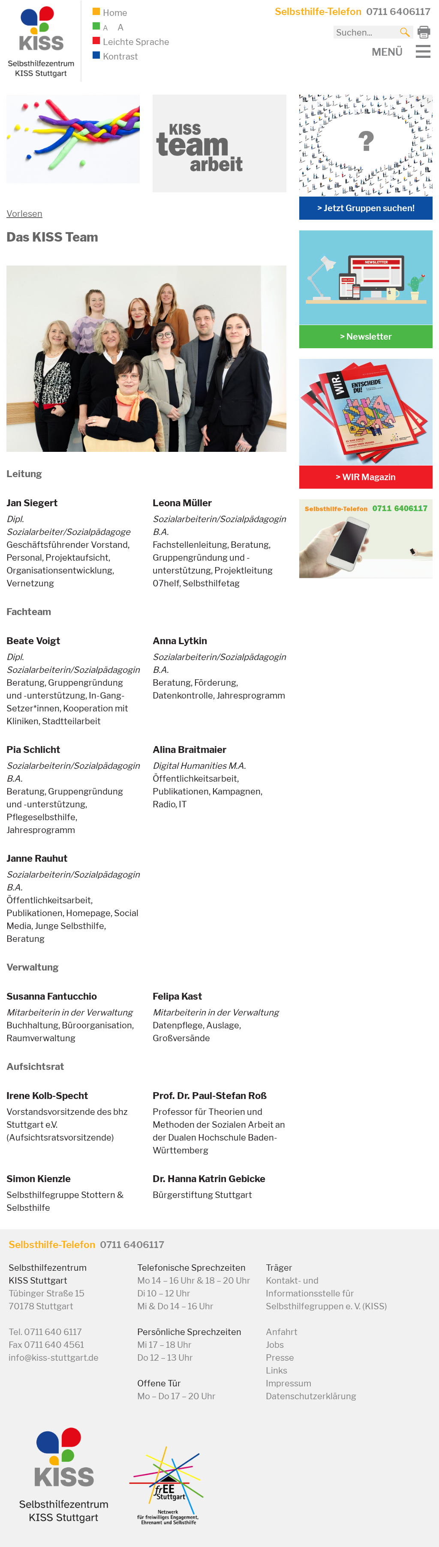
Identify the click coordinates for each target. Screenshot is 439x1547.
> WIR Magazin (366, 477)
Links (276, 1370)
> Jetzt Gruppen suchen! (366, 208)
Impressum (288, 1383)
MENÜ (387, 52)
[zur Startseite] (40, 75)
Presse (280, 1358)
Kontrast (120, 56)
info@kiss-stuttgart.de (54, 1358)
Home (115, 13)
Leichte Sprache (136, 42)
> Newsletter (366, 337)
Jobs (275, 1345)
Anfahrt (282, 1332)
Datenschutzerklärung (311, 1396)
